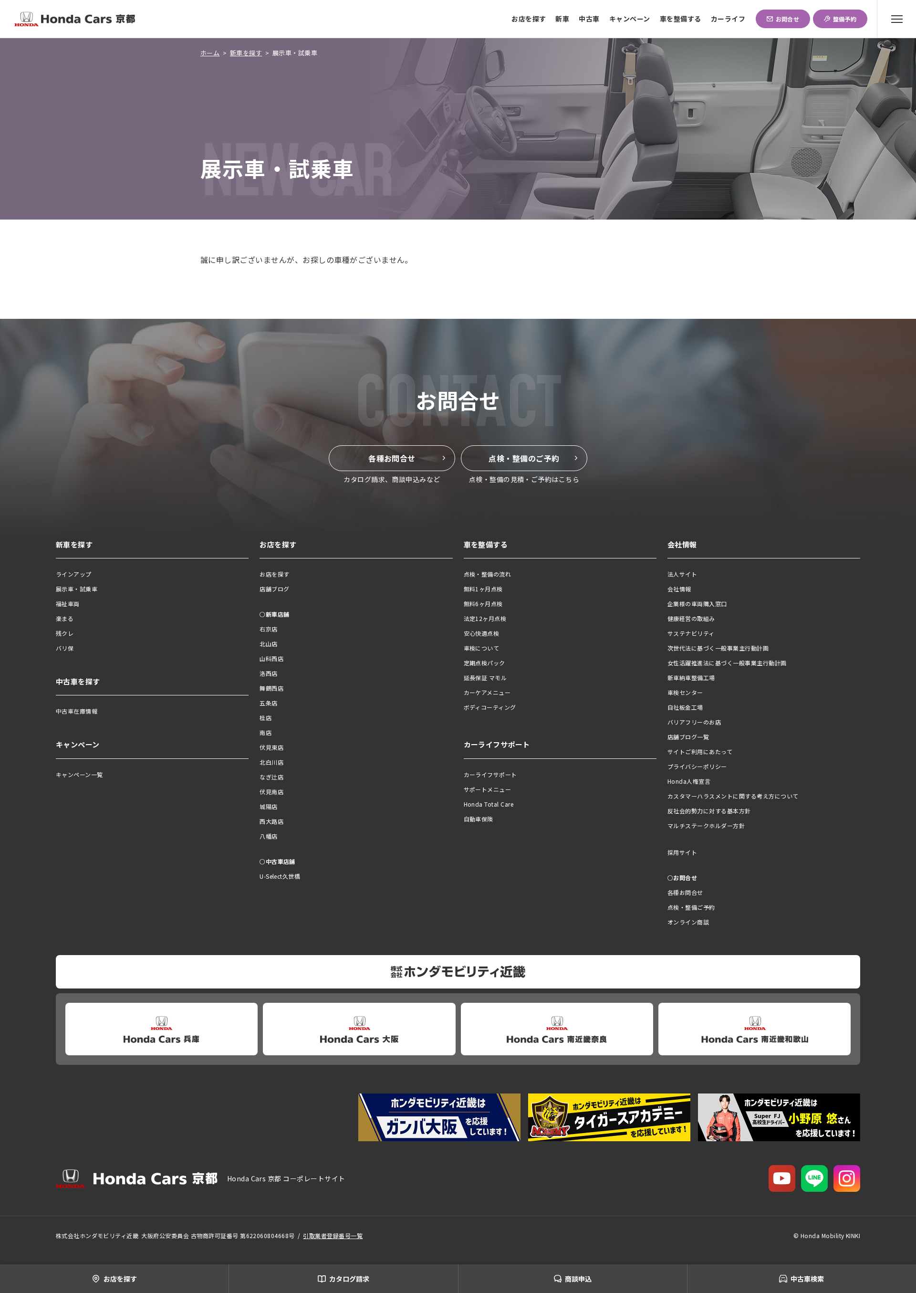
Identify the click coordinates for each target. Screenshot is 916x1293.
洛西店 (268, 673)
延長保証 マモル (485, 677)
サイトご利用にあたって (699, 751)
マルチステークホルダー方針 (706, 825)
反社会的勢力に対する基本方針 (709, 811)
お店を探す (528, 18)
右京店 (268, 629)
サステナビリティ (691, 633)
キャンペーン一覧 (79, 774)
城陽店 (268, 806)
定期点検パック (484, 663)
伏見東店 (271, 747)
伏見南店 (271, 792)
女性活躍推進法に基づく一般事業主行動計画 (727, 663)
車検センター (685, 692)
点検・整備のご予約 (524, 458)
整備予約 (845, 19)
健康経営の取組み (691, 618)
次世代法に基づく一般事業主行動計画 (718, 648)
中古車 (589, 18)
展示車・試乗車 (76, 589)
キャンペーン (629, 18)
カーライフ (728, 18)
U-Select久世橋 (280, 876)
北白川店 (271, 762)
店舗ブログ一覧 (688, 737)
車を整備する (680, 18)
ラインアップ (74, 574)
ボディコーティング (490, 707)
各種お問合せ (392, 458)
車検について (482, 648)
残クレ (64, 633)
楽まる (64, 618)
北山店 (268, 644)
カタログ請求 (349, 1278)
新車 (562, 18)
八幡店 (268, 836)
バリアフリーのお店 (694, 722)
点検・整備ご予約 (691, 907)
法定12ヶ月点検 (485, 618)
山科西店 (271, 658)
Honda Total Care (489, 804)
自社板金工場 (685, 707)
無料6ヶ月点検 (483, 603)
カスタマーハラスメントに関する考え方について (733, 796)
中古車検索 (807, 1278)
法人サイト (682, 574)
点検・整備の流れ (487, 574)
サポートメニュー (487, 789)
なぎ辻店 (271, 777)
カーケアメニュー (487, 692)
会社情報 (679, 589)
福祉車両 (68, 603)
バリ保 (64, 648)
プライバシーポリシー (697, 766)
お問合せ (788, 19)
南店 (265, 732)
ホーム (209, 52)
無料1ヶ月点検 (483, 589)
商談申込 (578, 1278)
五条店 (268, 703)
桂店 (265, 718)
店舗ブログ (274, 589)
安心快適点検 (482, 633)
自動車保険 (478, 819)
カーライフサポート (490, 774)
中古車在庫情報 (76, 711)
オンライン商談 (688, 922)
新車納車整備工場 (691, 677)
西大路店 (271, 821)
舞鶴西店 (271, 688)
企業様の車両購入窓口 (697, 603)
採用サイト (682, 852)
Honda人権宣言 (688, 781)
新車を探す (246, 52)
